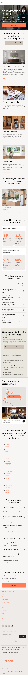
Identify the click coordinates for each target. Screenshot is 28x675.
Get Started (14, 25)
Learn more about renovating (7, 634)
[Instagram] (6, 626)
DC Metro (8, 458)
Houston (8, 461)
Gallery (3, 605)
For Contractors (6, 602)
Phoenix (7, 475)
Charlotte (8, 447)
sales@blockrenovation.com (9, 631)
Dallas (7, 451)
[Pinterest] (12, 626)
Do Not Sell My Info (18, 671)
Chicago (7, 449)
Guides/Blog (5, 608)
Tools (3, 613)
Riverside (8, 476)
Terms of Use (4, 671)
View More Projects (15, 397)
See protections (7, 172)
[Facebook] (3, 626)
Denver (7, 459)
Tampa (7, 492)
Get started (6, 79)
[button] (9, 661)
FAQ (3, 594)
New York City (9, 472)
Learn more (5, 209)
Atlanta (7, 444)
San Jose (8, 487)
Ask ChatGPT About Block (8, 591)
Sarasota (8, 488)
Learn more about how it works (14, 43)
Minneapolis (8, 464)
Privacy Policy (10, 671)
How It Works (5, 599)
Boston (7, 446)
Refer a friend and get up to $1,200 (10, 641)
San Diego (8, 478)
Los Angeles (8, 463)
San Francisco (9, 485)
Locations (4, 616)
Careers (4, 610)
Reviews (4, 597)
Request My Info (5, 673)
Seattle (7, 490)
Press (3, 618)
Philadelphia (8, 473)
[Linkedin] (9, 626)
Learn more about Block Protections (14, 346)
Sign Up (22, 636)
